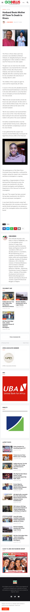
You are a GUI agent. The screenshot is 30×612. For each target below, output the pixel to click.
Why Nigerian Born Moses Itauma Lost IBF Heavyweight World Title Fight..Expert (20, 476)
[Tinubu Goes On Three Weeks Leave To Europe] (7, 457)
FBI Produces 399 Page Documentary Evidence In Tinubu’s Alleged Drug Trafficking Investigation (20, 509)
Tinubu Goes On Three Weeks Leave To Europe (19, 455)
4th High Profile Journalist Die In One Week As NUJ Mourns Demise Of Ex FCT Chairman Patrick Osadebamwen (20, 497)
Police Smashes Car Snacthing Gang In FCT (19, 447)
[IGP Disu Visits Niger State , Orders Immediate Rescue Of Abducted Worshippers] (7, 538)
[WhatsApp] (11, 228)
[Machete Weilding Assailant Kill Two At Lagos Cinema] (7, 529)
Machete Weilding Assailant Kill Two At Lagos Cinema (21, 303)
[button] (2, 2)
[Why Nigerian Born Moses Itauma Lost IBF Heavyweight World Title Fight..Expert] (7, 476)
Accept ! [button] (5, 609)
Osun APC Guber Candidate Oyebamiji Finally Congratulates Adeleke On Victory (19, 519)
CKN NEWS (12, 236)
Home (4, 9)
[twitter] (15, 596)
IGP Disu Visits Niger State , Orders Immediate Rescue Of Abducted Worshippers (8, 324)
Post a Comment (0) (15, 337)
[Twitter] (8, 228)
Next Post (25, 343)
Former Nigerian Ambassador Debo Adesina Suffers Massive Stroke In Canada (20, 487)
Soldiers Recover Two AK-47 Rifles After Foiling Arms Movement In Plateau (8, 304)
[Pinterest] (15, 228)
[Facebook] (4, 228)
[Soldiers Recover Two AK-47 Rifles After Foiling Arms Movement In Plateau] (7, 466)
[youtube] (18, 596)
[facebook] (11, 596)
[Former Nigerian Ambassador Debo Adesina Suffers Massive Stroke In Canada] (7, 486)
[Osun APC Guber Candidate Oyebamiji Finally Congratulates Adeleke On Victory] (7, 519)
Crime (8, 9)
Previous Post (5, 343)
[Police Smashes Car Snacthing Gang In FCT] (7, 449)
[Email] (19, 228)
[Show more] (23, 228)
